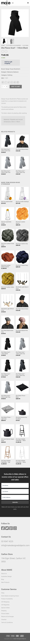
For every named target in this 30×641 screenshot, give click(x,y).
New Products (5, 582)
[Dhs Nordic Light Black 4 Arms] (22, 278)
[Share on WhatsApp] (2, 82)
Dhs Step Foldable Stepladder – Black (21, 439)
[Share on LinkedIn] (17, 82)
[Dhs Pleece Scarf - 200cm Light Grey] (7, 162)
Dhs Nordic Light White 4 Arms (7, 309)
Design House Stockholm (13, 69)
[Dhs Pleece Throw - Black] (22, 387)
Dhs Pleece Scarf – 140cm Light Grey (20, 171)
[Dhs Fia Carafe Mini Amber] (7, 213)
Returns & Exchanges (7, 616)
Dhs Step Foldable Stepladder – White (21, 461)
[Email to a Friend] (11, 82)
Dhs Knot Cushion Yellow (7, 287)
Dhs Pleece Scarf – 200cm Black (6, 374)
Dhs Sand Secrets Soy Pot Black (21, 418)
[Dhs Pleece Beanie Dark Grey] (7, 322)
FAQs (2, 593)
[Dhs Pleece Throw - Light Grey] (7, 409)
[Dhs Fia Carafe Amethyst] (22, 193)
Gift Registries (5, 605)
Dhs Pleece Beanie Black (22, 149)
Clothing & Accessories (13, 45)
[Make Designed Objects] (5, 3)
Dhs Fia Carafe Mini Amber (6, 222)
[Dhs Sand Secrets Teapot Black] (7, 430)
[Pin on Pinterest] (14, 82)
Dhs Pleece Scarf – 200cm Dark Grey (6, 150)
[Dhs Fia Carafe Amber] (7, 193)
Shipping (3, 610)
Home (3, 45)
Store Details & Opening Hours (10, 596)
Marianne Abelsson (13, 72)
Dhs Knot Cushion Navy (22, 265)
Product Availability (7, 599)
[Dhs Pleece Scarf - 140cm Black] (7, 343)
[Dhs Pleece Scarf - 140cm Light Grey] (22, 162)
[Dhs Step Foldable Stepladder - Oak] (7, 452)
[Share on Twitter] (8, 82)
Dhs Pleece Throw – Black (21, 396)
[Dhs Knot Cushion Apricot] (22, 213)
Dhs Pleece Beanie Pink (22, 330)
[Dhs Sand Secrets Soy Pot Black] (22, 409)
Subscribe (15, 502)
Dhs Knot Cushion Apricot (20, 222)
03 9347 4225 (7, 541)
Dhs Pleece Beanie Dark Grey (7, 331)
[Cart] (28, 3)
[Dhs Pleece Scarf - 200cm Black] (7, 365)
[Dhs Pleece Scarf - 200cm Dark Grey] (7, 141)
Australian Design (6, 576)
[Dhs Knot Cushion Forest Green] (7, 235)
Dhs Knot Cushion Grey (22, 243)
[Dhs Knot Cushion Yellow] (7, 278)
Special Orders (5, 608)
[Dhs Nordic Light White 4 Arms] (7, 300)
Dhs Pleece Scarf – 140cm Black (6, 352)
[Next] (26, 23)
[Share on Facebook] (5, 82)
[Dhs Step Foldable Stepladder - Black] (22, 430)
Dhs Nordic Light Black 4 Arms (22, 287)
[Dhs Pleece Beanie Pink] (22, 322)
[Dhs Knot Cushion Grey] (22, 235)
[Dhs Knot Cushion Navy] (22, 257)
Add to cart (15, 86)
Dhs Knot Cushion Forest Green (7, 244)
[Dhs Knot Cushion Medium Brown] (7, 257)
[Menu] (13, 3)
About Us (4, 573)
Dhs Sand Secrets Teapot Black (7, 439)
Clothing (25, 45)
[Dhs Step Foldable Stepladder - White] (22, 452)
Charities (3, 619)
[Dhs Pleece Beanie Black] (22, 141)
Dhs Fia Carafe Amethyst (22, 201)
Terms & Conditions (7, 622)
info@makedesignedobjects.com (15, 545)
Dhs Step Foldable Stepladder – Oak (5, 461)
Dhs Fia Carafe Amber (6, 201)
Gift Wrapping (5, 602)
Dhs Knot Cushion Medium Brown (5, 266)
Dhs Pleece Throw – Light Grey (6, 418)
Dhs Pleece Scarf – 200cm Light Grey (6, 171)
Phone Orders (5, 613)
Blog (2, 579)
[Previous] (3, 23)
